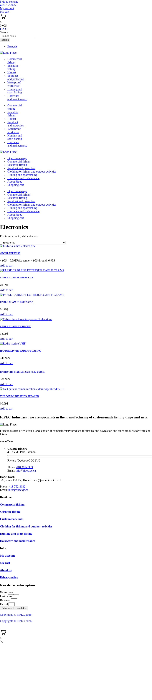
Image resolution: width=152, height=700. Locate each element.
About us (5, 570)
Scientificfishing (12, 67)
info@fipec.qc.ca (26, 470)
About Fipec (14, 181)
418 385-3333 (24, 467)
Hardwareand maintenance (17, 97)
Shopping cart (15, 184)
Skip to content (9, 1)
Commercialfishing (14, 60)
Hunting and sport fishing (14, 90)
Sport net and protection (21, 168)
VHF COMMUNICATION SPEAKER (19, 396)
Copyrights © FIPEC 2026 (16, 614)
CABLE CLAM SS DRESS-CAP (16, 277)
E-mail (4, 604)
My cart (5, 562)
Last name (6, 596)
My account (7, 555)
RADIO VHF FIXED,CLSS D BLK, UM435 (22, 372)
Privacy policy (9, 577)
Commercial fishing (18, 161)
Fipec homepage (17, 158)
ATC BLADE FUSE (10, 253)
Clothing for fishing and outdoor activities (31, 171)
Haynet (11, 72)
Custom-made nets (11, 519)
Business (5, 600)
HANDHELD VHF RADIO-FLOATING (20, 350)
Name (4, 592)
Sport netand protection (15, 77)
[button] (6, 265)
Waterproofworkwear (14, 84)
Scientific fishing (17, 164)
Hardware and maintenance (23, 178)
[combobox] (17, 36)
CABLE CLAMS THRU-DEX (15, 326)
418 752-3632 (17, 486)
